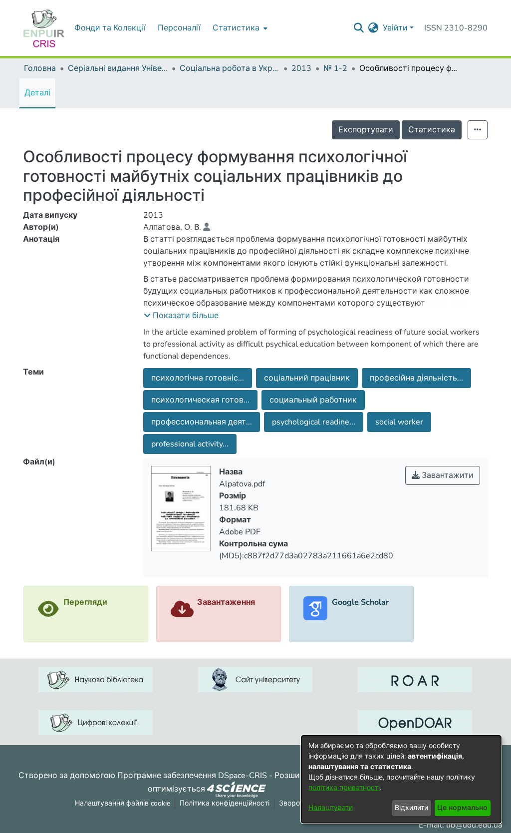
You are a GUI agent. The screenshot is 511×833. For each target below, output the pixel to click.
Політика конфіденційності (224, 803)
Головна (40, 68)
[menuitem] (239, 28)
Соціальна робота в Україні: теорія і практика (229, 68)
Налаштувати (330, 808)
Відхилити (411, 808)
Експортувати (365, 129)
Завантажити (447, 475)
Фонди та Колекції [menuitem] (110, 27)
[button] (181, 315)
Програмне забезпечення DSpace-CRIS (192, 775)
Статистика (431, 129)
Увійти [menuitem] (395, 27)
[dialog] (401, 779)
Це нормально (462, 808)
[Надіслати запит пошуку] (359, 28)
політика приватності (344, 788)
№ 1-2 (335, 68)
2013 (301, 68)
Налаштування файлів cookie (122, 803)
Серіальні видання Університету (118, 68)
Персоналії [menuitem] (179, 27)
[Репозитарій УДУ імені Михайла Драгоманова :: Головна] (43, 27)
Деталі (37, 92)
